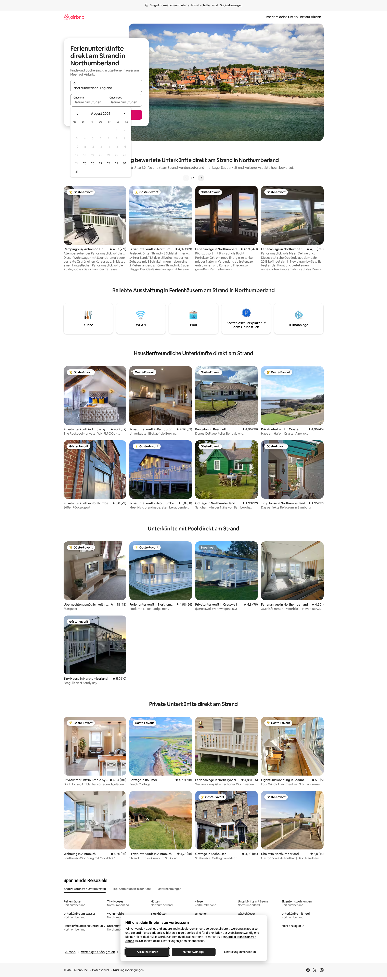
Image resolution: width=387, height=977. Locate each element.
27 (100, 163)
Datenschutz (100, 970)
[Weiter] (201, 178)
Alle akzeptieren (147, 952)
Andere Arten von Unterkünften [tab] (85, 889)
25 (84, 163)
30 (124, 163)
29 (116, 163)
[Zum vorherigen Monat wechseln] (77, 114)
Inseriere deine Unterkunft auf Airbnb (293, 17)
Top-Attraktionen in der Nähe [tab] (131, 889)
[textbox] (88, 102)
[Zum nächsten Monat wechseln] (124, 114)
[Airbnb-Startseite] (74, 17)
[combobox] (106, 87)
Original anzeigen (231, 5)
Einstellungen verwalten (240, 952)
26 (92, 163)
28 (108, 163)
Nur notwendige (193, 952)
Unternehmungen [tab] (169, 889)
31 (76, 171)
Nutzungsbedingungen (128, 970)
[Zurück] (186, 178)
